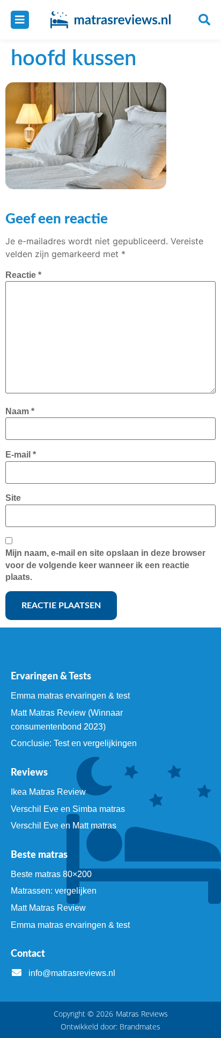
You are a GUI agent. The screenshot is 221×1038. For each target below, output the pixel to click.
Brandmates (140, 1026)
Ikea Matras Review (48, 791)
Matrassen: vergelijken (54, 890)
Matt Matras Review (48, 907)
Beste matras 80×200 (51, 874)
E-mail (20, 454)
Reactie (23, 275)
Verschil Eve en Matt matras (63, 825)
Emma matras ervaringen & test (70, 695)
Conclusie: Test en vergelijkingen (74, 743)
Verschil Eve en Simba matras (68, 809)
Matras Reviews (142, 1014)
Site (13, 497)
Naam (19, 411)
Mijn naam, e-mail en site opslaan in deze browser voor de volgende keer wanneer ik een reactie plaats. (105, 565)
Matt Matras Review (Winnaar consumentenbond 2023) (67, 719)
